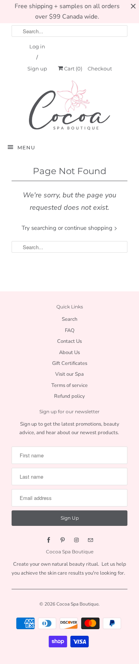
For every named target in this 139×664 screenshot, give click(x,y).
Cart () (72, 68)
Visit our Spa (69, 374)
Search (69, 319)
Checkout (100, 68)
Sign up (37, 68)
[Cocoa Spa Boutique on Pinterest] (63, 540)
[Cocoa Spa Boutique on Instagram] (76, 540)
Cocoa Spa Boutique (77, 604)
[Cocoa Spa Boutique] (69, 105)
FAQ (70, 330)
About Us (69, 352)
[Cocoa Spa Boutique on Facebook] (49, 540)
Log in (37, 46)
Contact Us (69, 341)
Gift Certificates (69, 363)
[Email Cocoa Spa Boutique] (90, 540)
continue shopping (89, 228)
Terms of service (69, 385)
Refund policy (69, 396)
